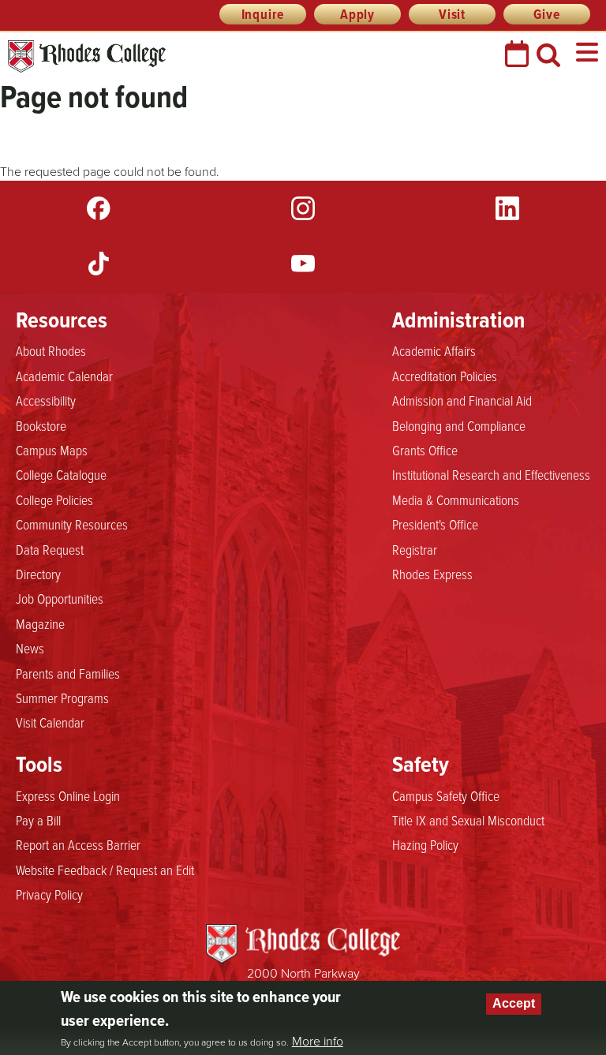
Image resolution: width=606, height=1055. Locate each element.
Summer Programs (62, 697)
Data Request (50, 549)
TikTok (98, 263)
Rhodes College (87, 56)
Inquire (263, 14)
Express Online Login (68, 795)
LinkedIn (507, 208)
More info (317, 1041)
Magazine (40, 623)
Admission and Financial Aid (462, 400)
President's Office (435, 523)
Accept (513, 1003)
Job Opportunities (59, 598)
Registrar (414, 549)
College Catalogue (61, 474)
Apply (357, 14)
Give (546, 14)
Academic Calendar (64, 375)
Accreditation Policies (444, 375)
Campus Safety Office (445, 795)
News (30, 647)
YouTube (303, 263)
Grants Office (425, 449)
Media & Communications (455, 499)
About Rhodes (51, 350)
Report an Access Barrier (78, 844)
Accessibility (46, 400)
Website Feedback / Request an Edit (105, 869)
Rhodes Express (432, 573)
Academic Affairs (434, 350)
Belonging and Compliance (459, 425)
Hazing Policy (425, 844)
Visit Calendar (50, 722)
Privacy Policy (49, 894)
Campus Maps (52, 449)
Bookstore (41, 425)
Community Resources (72, 523)
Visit (452, 14)
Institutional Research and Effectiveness (491, 474)
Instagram (303, 208)
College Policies (54, 499)
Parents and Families (68, 673)
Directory (38, 573)
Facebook (98, 208)
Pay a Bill (38, 819)
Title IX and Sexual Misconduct (468, 819)
